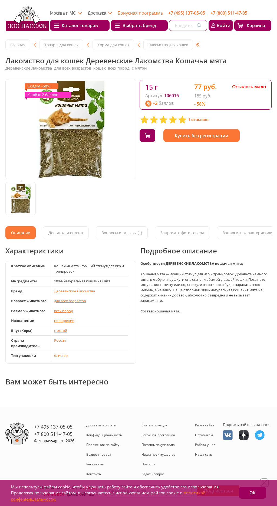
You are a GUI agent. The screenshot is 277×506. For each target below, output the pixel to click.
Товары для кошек (61, 44)
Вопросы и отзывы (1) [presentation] (121, 232)
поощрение (64, 320)
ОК (252, 493)
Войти (223, 25)
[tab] (20, 232)
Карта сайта (204, 425)
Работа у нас (205, 444)
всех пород (63, 310)
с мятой (60, 330)
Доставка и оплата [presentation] (65, 232)
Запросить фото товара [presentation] (182, 232)
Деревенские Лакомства (74, 291)
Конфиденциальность (104, 435)
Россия (60, 340)
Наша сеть (203, 454)
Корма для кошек (113, 44)
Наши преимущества (158, 454)
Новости (148, 464)
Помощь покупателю (158, 444)
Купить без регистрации (201, 136)
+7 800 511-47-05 (53, 434)
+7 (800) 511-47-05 (228, 13)
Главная (17, 44)
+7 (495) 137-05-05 (186, 13)
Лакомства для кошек (168, 44)
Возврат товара (98, 454)
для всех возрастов (70, 300)
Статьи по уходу (154, 425)
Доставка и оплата (101, 425)
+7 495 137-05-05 (53, 426)
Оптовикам (204, 435)
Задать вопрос (152, 474)
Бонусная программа (140, 13)
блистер (61, 355)
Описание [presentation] (20, 232)
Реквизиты (95, 464)
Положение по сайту (102, 444)
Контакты (93, 474)
